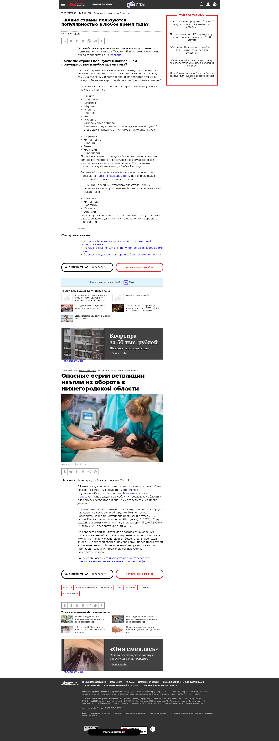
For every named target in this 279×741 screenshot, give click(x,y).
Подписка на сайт (91, 686)
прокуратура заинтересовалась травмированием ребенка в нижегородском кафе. (115, 560)
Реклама (130, 682)
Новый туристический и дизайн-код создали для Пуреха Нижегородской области (192, 76)
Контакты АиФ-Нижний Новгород (121, 686)
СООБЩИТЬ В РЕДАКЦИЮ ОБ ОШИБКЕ (159, 686)
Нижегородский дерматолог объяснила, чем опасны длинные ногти (143, 629)
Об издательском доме (94, 682)
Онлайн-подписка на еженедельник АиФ (184, 682)
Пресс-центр (115, 682)
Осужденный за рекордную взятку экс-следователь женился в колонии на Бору (192, 63)
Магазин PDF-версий (148, 682)
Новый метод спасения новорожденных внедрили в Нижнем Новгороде (89, 619)
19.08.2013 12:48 (68, 13)
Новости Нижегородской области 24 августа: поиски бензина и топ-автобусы (192, 24)
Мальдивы (117, 54)
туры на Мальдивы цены (113, 175)
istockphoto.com (79, 464)
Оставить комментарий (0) (139, 267)
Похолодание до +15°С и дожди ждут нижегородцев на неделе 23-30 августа (192, 37)
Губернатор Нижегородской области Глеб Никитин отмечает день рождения (192, 50)
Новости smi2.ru (72, 360)
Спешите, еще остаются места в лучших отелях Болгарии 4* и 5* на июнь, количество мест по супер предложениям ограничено (84, 299)
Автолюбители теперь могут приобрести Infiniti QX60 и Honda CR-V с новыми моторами (143, 308)
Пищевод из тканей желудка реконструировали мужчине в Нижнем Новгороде (141, 619)
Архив (77, 33)
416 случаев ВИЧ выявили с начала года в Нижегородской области (90, 629)
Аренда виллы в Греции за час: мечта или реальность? (90, 306)
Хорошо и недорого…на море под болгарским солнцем (121, 254)
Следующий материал (114, 732)
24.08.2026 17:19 (69, 370)
